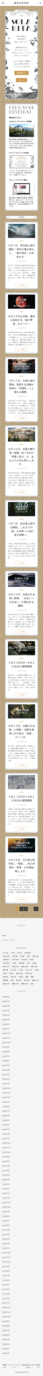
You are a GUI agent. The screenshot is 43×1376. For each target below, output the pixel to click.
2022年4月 (6, 1234)
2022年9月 (6, 1212)
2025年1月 (6, 1084)
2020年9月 (6, 1321)
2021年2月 (6, 1298)
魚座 (32, 983)
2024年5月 (6, 1120)
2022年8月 (6, 1216)
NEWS (21, 241)
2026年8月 (6, 997)
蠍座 (32, 976)
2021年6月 (6, 1280)
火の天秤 (13, 970)
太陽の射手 (6, 959)
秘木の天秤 (19, 973)
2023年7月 (6, 1166)
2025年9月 (6, 1047)
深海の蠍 (5, 970)
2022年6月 (6, 1225)
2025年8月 (6, 1052)
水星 (28, 963)
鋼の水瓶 (27, 980)
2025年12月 (6, 1033)
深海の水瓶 (34, 966)
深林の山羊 (15, 966)
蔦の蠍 (21, 976)
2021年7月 (6, 1276)
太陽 (28, 956)
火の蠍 (21, 970)
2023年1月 (6, 1193)
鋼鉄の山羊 (35, 980)
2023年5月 (6, 1175)
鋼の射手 (19, 980)
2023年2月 (6, 1189)
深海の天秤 (25, 966)
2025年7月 (6, 1056)
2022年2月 (6, 1244)
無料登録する (21, 73)
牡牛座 (37, 970)
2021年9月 (6, 1266)
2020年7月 (6, 1330)
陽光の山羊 (6, 983)
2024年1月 (6, 1138)
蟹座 (27, 976)
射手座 (32, 959)
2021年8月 (6, 1271)
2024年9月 (6, 1102)
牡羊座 (5, 973)
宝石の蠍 (24, 959)
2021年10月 (6, 1262)
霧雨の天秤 (15, 983)
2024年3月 (6, 1129)
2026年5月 (6, 1010)
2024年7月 (6, 1111)
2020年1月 (6, 1353)
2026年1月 (6, 1029)
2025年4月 (6, 1070)
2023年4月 (6, 1180)
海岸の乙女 (6, 966)
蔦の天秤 (13, 976)
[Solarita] (21, 3)
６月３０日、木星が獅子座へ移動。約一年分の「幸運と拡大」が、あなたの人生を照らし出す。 (21, 456)
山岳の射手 (6, 963)
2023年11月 (6, 1148)
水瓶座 (34, 963)
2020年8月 (6, 1326)
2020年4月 (6, 1344)
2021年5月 (6, 1285)
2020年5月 (6, 1340)
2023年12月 (6, 1143)
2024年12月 (6, 1088)
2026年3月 (6, 1020)
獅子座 (12, 973)
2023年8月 (6, 1161)
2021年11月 (6, 1257)
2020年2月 (6, 1349)
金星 (12, 980)
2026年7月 (6, 1001)
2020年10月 (6, 1317)
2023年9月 (6, 1157)
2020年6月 (6, 1335)
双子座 (20, 952)
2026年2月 (6, 1024)
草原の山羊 (29, 973)
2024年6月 (6, 1116)
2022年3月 (6, 1239)
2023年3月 (6, 1184)
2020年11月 (6, 1312)
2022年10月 (6, 1207)
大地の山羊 (6, 956)
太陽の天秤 (35, 956)
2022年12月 (6, 1198)
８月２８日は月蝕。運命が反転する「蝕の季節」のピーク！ (21, 319)
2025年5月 (6, 1065)
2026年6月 (6, 1006)
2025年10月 (6, 1042)
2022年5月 (6, 1230)
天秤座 (22, 956)
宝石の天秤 (15, 959)
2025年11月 (6, 1038)
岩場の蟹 (21, 963)
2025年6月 (6, 1061)
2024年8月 (6, 1106)
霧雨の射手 (25, 983)
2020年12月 (6, 1308)
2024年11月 (6, 1093)
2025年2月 (6, 1079)
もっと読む (21, 285)
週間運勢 (5, 980)
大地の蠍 (15, 956)
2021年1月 (6, 1303)
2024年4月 (6, 1125)
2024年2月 (6, 1134)
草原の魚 (5, 976)
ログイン (21, 80)
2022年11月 (6, 1202)
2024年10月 (6, 1097)
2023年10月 (6, 1152)
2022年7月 (6, 1221)
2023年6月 (6, 1170)
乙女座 (13, 952)
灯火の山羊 (29, 970)
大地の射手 (27, 952)
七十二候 (5, 952)
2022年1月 (6, 1248)
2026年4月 (6, 1015)
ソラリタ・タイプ (8, 940)
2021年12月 (6, 1253)
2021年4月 (6, 1289)
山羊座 (14, 963)
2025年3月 (6, 1074)
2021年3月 (6, 1294)
